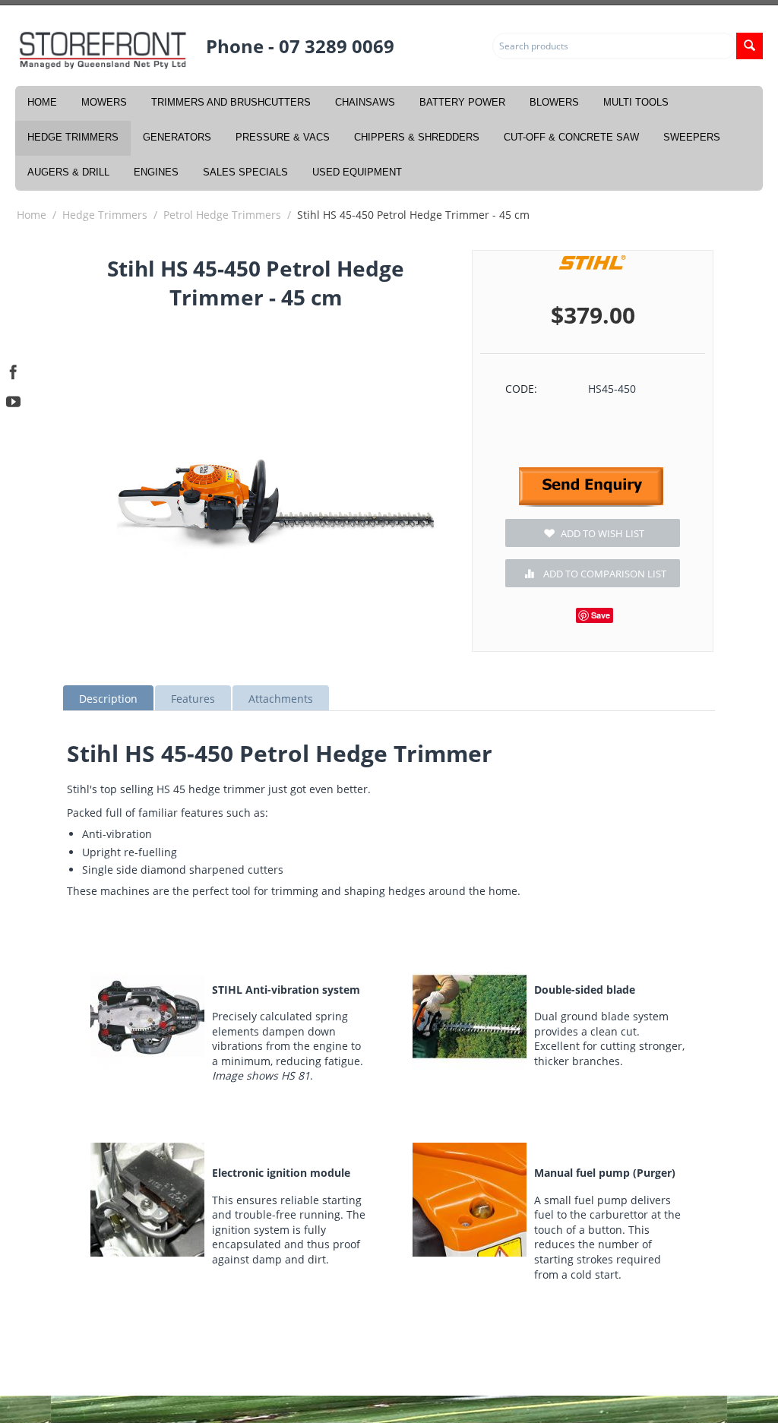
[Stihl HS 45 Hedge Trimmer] (277, 501)
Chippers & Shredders (416, 137)
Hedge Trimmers (73, 137)
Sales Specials (245, 172)
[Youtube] (13, 400)
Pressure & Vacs (283, 137)
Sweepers (691, 137)
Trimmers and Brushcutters (231, 102)
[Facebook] (13, 370)
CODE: (521, 388)
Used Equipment (357, 172)
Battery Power (462, 102)
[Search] (749, 46)
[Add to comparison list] (592, 573)
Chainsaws (365, 102)
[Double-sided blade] (470, 1017)
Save (600, 615)
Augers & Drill (68, 172)
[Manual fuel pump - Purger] (470, 1200)
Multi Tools (636, 102)
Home (42, 102)
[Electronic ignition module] (147, 1200)
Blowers (554, 102)
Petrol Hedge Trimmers (222, 214)
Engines (156, 172)
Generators (177, 137)
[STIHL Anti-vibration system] (147, 1017)
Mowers (104, 102)
